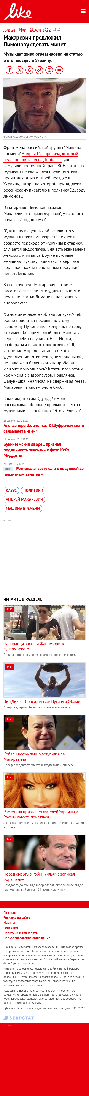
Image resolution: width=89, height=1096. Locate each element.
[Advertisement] (45, 557)
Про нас (9, 912)
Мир (22, 29)
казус (11, 490)
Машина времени (23, 508)
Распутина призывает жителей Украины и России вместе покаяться (40, 814)
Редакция (10, 928)
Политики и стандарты (20, 933)
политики (33, 490)
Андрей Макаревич (24, 499)
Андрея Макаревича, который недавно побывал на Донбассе (40, 156)
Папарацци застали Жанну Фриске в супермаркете (36, 646)
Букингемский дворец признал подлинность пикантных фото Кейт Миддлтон (36, 450)
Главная (9, 29)
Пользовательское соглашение (26, 938)
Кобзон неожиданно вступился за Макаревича (34, 756)
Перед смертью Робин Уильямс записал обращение (39, 876)
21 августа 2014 (41, 29)
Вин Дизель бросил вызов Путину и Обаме (41, 701)
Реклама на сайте (16, 917)
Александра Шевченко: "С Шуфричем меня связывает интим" (43, 428)
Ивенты (9, 922)
